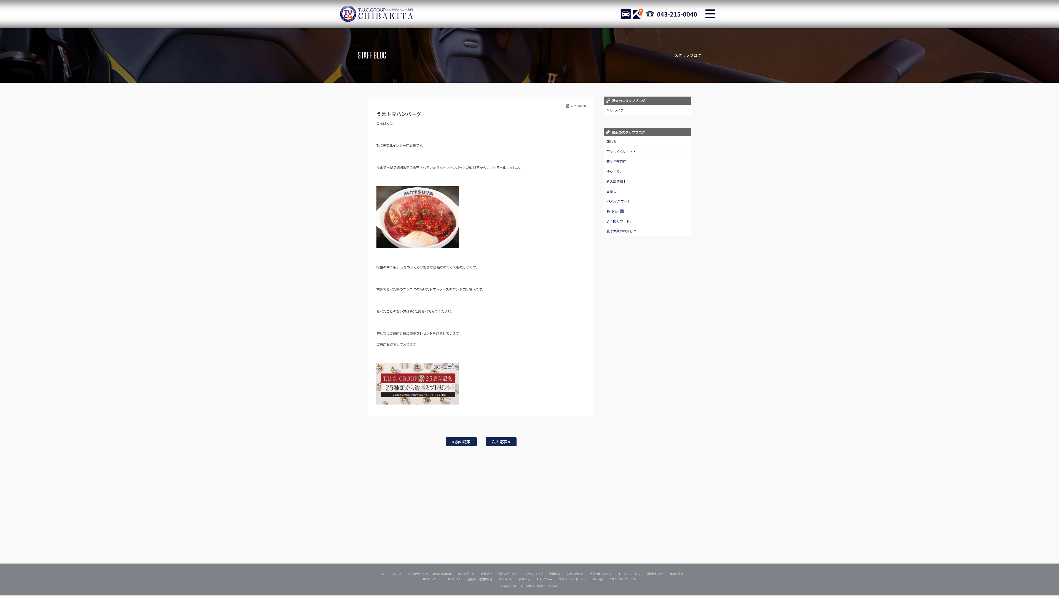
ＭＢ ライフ (615, 110)
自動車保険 (676, 574)
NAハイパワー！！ (620, 201)
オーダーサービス (629, 574)
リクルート (505, 579)
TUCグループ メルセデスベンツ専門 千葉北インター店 (376, 14)
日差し (611, 191)
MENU (710, 13)
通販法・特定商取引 (479, 579)
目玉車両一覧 (466, 574)
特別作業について (601, 574)
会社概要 (598, 579)
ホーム (380, 574)
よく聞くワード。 (619, 221)
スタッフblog (544, 579)
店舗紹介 (486, 574)
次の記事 (500, 442)
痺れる (611, 141)
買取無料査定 (654, 574)
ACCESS (637, 13)
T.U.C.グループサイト (623, 579)
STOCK (625, 13)
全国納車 (554, 574)
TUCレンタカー (432, 579)
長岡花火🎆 (615, 211)
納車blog (524, 579)
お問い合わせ (575, 574)
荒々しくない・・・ (621, 151)
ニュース (396, 574)
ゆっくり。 (614, 171)
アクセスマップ (533, 574)
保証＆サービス (508, 574)
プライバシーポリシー (572, 579)
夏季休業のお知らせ (621, 230)
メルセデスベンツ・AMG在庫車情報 (430, 574)
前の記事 (462, 442)
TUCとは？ (454, 579)
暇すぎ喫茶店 (616, 161)
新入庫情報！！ (618, 181)
